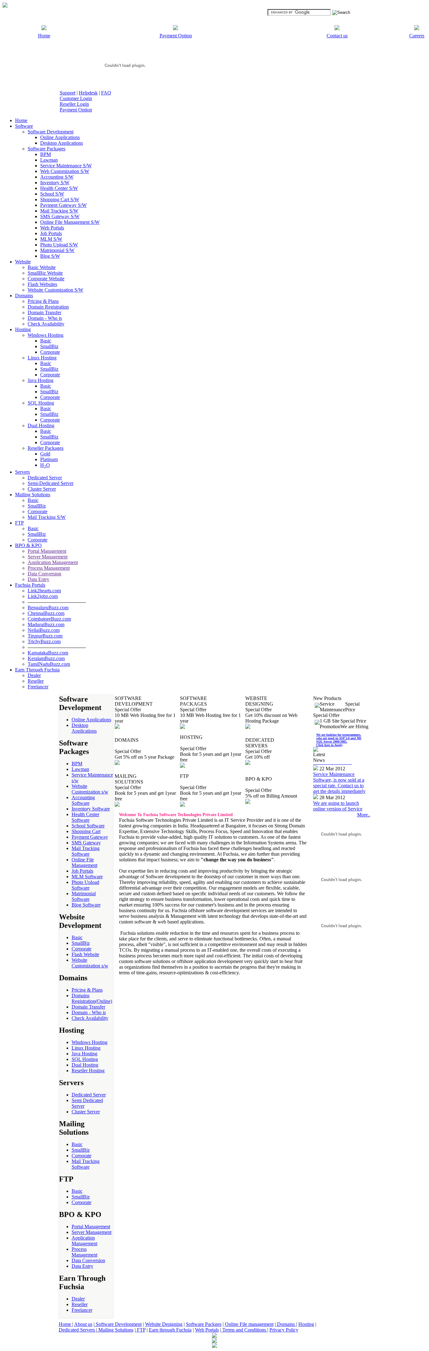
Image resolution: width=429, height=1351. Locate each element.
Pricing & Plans (43, 301)
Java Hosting (40, 380)
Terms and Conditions (244, 1329)
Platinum (49, 459)
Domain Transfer (44, 312)
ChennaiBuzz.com (46, 613)
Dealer (34, 675)
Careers (416, 35)
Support (67, 92)
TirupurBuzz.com (45, 635)
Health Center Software (85, 817)
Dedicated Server (45, 477)
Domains (286, 1324)
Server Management (48, 556)
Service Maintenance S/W (66, 165)
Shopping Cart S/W (59, 199)
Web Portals (52, 227)
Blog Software (86, 904)
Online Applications (60, 137)
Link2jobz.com (43, 596)
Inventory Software (91, 808)
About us (83, 1324)
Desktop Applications (61, 143)
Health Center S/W (59, 188)
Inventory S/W (54, 182)
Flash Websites (42, 284)
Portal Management (47, 551)
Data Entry (38, 579)
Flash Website (85, 954)
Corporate (50, 352)
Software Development (50, 131)
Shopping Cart (86, 831)
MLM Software (87, 876)
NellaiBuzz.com (44, 630)
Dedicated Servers (77, 1329)
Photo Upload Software (85, 885)
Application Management (53, 562)
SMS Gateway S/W (59, 216)
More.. (363, 814)
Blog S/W (50, 256)
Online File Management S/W (70, 222)
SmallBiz (49, 346)
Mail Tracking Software (86, 851)
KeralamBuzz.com (46, 658)
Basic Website (42, 267)
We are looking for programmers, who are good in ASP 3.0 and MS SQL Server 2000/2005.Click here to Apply (338, 740)
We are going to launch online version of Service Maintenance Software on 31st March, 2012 (338, 802)
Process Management (49, 568)
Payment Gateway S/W (63, 205)
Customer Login (76, 98)
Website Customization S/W (55, 290)
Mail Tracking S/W (59, 210)
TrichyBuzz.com (44, 641)
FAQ (106, 92)
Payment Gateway (90, 837)
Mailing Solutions (115, 1329)
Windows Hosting (45, 335)
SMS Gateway (86, 842)
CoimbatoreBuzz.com (49, 619)
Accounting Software (83, 800)
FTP (140, 1329)
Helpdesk (88, 92)
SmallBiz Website (45, 273)
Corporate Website (46, 278)
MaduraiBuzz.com (46, 624)
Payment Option (176, 35)
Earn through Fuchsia (170, 1329)
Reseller (36, 681)
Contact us (337, 35)
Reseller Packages (45, 448)
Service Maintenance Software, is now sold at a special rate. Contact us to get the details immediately (339, 773)
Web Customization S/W (64, 171)
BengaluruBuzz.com (48, 607)
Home (44, 35)
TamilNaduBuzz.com (49, 664)
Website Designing (163, 1324)
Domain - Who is (45, 318)
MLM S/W (51, 239)
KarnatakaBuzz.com (48, 652)
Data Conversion (44, 573)
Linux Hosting (42, 357)
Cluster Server (42, 489)
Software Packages (46, 148)
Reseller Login (74, 104)
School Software (88, 825)
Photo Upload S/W (59, 244)
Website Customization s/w (90, 788)
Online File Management (84, 862)
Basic (45, 340)
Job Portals (51, 233)
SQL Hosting (41, 403)
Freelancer (38, 686)
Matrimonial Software (84, 896)
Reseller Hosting (88, 1070)
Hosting (306, 1324)
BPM (45, 154)
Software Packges (203, 1324)
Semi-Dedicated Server (50, 483)
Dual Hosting (41, 425)
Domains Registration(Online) (92, 998)
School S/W (52, 193)
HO (45, 465)
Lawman (49, 160)
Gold (45, 453)
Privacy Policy (283, 1329)
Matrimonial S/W (57, 250)
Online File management (249, 1324)
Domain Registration (48, 306)
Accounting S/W (56, 177)
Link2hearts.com (44, 590)
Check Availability (46, 323)
